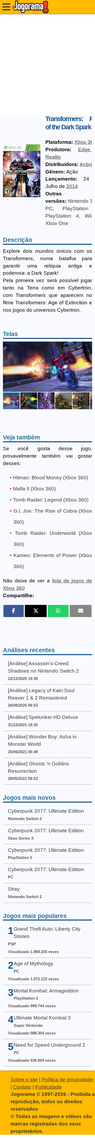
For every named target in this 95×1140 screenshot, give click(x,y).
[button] (87, 366)
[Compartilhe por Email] (81, 611)
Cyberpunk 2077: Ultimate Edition (46, 811)
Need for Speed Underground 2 (49, 1045)
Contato (22, 1087)
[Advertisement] (47, 64)
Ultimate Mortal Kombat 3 (42, 1018)
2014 (72, 186)
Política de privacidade (67, 1079)
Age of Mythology (33, 963)
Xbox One (56, 223)
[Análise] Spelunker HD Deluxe (43, 717)
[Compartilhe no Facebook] (13, 611)
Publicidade (48, 1087)
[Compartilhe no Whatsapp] (58, 611)
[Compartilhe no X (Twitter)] (36, 611)
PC (49, 208)
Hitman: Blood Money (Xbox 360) (50, 477)
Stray (14, 889)
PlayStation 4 (62, 216)
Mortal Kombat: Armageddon (46, 991)
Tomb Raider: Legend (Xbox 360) (50, 500)
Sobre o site (24, 1079)
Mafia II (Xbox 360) (34, 488)
